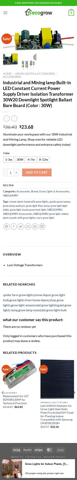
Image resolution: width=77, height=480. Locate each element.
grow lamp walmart (14, 205)
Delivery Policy (55, 456)
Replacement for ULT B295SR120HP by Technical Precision (16, 400)
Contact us (33, 456)
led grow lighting (48, 305)
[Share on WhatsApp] (6, 226)
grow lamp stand (29, 310)
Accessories (12, 76)
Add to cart (37, 172)
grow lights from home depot (29, 300)
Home (7, 73)
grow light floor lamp (37, 205)
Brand (34, 191)
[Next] (67, 40)
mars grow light (45, 217)
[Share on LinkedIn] (42, 226)
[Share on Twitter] (21, 226)
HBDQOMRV (10, 195)
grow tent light (37, 209)
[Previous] (3, 401)
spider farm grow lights (18, 295)
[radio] (9, 159)
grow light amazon (23, 305)
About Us (16, 456)
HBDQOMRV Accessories (17, 213)
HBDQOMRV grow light (46, 213)
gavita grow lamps (60, 201)
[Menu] (5, 13)
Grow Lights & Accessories (35, 73)
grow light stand (19, 209)
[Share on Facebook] (13, 226)
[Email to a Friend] (28, 226)
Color (6, 153)
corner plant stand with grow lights (28, 201)
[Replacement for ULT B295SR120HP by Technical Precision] (20, 374)
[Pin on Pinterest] (35, 226)
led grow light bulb (54, 310)
